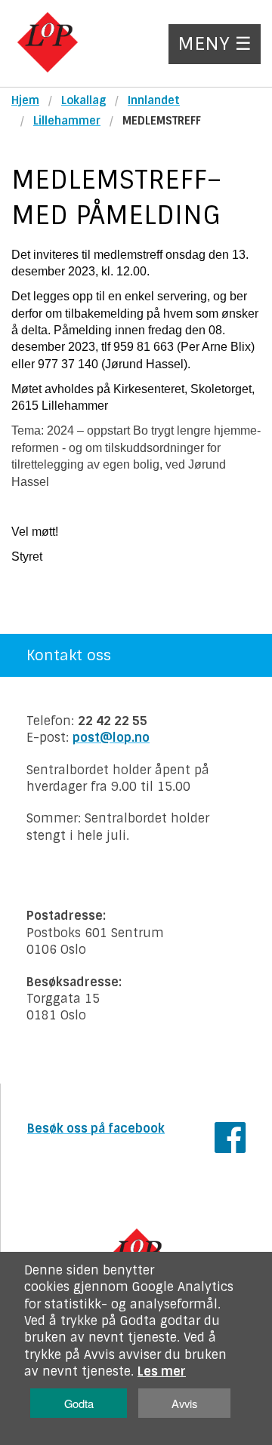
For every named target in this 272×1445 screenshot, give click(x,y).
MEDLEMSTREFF (161, 121)
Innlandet (154, 100)
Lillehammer (66, 121)
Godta (79, 1403)
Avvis (184, 1403)
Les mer (162, 1371)
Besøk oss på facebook (96, 1128)
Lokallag (83, 100)
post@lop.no (111, 738)
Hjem (25, 100)
